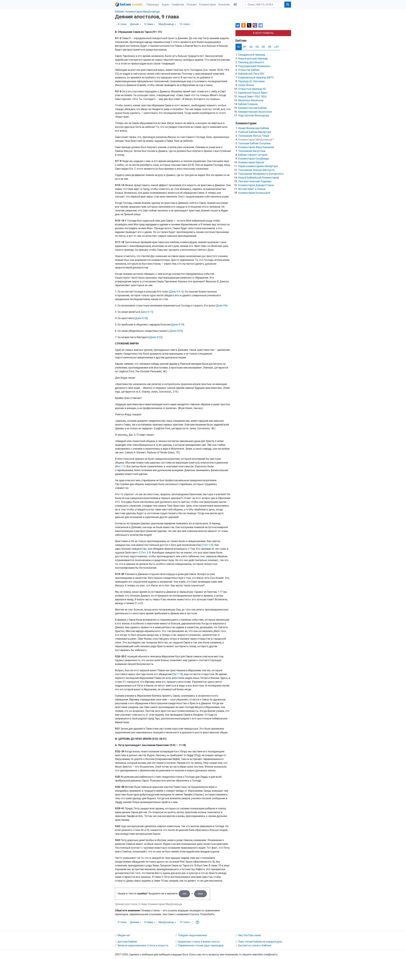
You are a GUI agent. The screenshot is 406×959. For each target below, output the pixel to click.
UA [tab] (250, 46)
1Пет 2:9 (145, 552)
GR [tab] (269, 46)
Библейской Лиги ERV (251, 73)
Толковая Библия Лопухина (254, 143)
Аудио (165, 4)
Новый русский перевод (253, 58)
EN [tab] (257, 46)
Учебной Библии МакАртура (254, 131)
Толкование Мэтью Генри (253, 135)
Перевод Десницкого (251, 62)
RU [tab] (238, 46)
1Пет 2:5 (207, 544)
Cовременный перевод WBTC (256, 77)
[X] (249, 25)
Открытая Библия (248, 69)
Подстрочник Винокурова (253, 115)
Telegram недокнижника (192, 935)
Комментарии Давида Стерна (256, 185)
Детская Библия (127, 941)
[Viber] (255, 25)
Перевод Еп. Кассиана (251, 81)
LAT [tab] (276, 46)
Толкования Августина (251, 150)
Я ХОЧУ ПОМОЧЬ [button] (263, 33)
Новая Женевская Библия (253, 128)
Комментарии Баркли (251, 162)
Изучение (224, 4)
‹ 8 (122, 24)
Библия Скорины (248, 104)
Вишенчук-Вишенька (250, 100)
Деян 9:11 (146, 311)
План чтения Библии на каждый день (260, 941)
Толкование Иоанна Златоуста (256, 169)
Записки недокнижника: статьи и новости (143, 945)
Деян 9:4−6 (176, 291)
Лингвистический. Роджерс (255, 181)
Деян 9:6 (221, 305)
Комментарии (207, 4)
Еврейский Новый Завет (253, 92)
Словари (191, 4)
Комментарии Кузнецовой (254, 192)
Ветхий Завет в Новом (251, 189)
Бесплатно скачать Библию (254, 945)
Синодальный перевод (251, 54)
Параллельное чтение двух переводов (201, 945)
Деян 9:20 (176, 330)
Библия (119, 11)
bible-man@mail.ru (267, 954)
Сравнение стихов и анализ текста (198, 941)
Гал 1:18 (177, 674)
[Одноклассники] (243, 25)
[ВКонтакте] (238, 25)
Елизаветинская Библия (252, 107)
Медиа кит (124, 935)
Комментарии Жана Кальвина (256, 147)
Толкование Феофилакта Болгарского (261, 173)
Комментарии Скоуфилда (253, 158)
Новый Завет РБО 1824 (252, 96)
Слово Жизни (246, 85)
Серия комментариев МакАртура (258, 166)
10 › (185, 24)
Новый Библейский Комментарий (258, 177)
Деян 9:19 (177, 324)
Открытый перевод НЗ (252, 88)
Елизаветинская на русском (255, 111)
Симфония (178, 4)
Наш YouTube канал (249, 935)
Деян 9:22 (156, 337)
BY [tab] (244, 46)
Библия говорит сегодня (252, 154)
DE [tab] (263, 46)
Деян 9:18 (141, 318)
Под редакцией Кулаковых (254, 66)
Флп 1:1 (120, 466)
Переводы (153, 4)
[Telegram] (260, 25)
